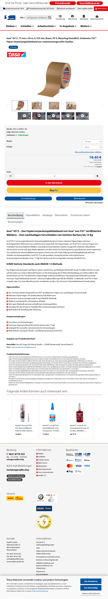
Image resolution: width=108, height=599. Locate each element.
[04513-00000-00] (54, 79)
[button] (10, 176)
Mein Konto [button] (102, 8)
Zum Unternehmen (45, 472)
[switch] (51, 500)
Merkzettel (83, 19)
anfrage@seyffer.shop (15, 559)
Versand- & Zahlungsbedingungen (45, 543)
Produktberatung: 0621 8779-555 (41, 8)
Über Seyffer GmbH (85, 8)
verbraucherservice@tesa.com (23, 347)
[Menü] (55, 494)
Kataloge (47, 215)
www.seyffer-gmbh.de (15, 561)
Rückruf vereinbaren (67, 8)
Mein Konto (72, 19)
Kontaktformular (14, 479)
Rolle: (9, 172)
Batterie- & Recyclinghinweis (47, 560)
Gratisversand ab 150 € (15, 8)
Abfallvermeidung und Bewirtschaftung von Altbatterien (45, 565)
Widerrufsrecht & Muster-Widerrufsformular (46, 552)
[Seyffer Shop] (10, 17)
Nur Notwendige (91, 588)
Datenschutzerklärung (40, 591)
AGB (38, 548)
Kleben (10, 26)
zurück (13, 47)
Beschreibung (15, 215)
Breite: (9, 141)
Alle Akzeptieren (91, 581)
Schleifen (26, 26)
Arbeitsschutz (46, 26)
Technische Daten (80, 215)
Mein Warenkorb (44, 469)
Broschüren (61, 215)
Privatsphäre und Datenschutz (48, 557)
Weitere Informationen (91, 593)
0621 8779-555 (16, 454)
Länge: (10, 146)
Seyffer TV (42, 475)
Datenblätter (33, 215)
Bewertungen (15, 221)
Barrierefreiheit (42, 574)
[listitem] (25, 419)
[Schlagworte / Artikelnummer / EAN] (49, 17)
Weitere (85, 26)
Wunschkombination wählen (88, 152)
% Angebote (67, 26)
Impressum (40, 571)
